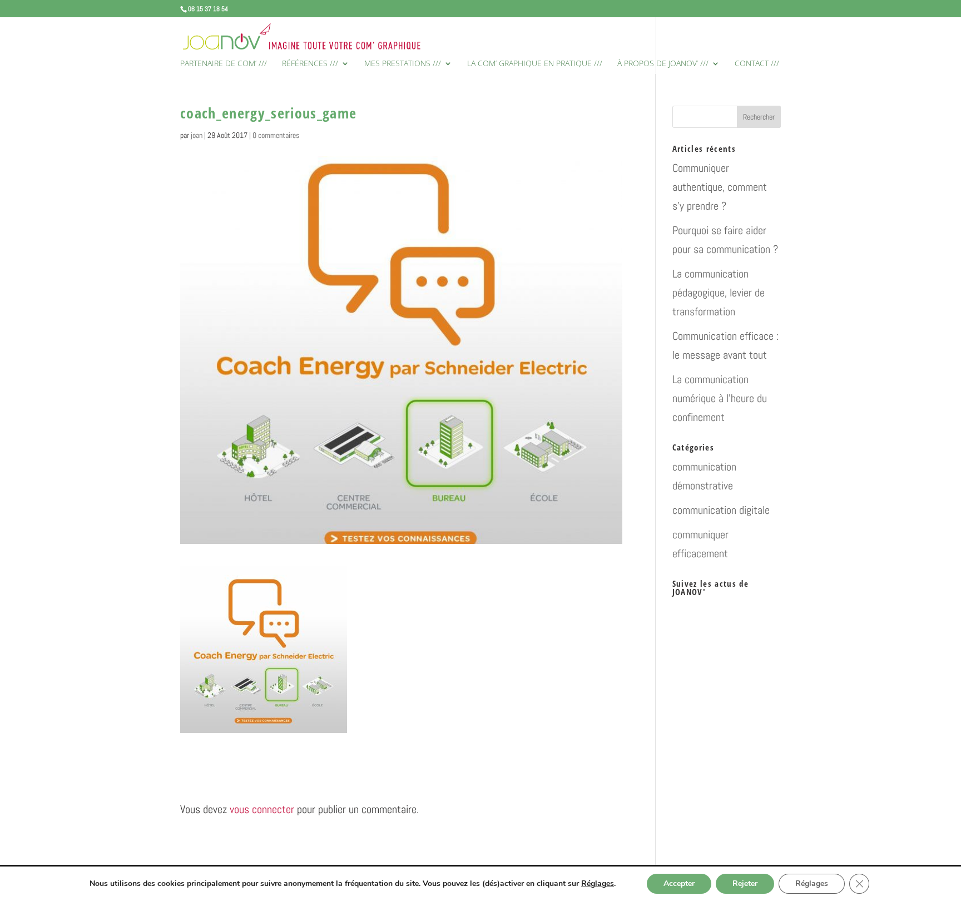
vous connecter (262, 809)
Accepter (679, 883)
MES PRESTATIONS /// (402, 64)
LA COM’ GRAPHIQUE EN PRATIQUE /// (534, 64)
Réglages (597, 884)
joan (196, 135)
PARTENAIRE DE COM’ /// (223, 64)
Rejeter (744, 883)
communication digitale (721, 510)
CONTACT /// (757, 64)
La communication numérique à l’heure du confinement (719, 398)
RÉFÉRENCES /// (310, 64)
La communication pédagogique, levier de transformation (718, 292)
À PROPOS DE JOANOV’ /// (663, 64)
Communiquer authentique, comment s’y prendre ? (719, 187)
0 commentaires (275, 135)
